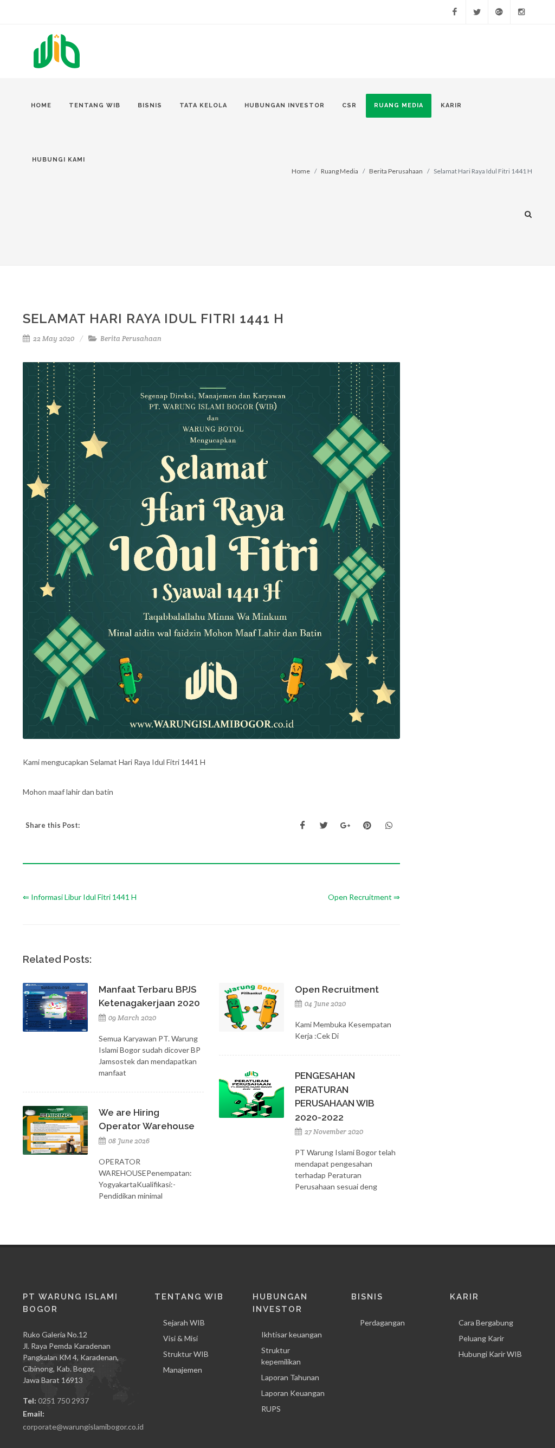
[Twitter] (477, 12)
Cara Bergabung (486, 1322)
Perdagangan (382, 1322)
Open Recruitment (337, 989)
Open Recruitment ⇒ (364, 897)
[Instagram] (521, 12)
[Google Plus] (499, 12)
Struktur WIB (186, 1354)
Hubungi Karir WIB (490, 1354)
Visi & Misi (180, 1338)
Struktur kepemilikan (281, 1356)
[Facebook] (455, 12)
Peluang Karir (481, 1338)
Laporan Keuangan (293, 1393)
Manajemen (182, 1369)
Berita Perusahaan (131, 338)
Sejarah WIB (184, 1322)
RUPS (271, 1408)
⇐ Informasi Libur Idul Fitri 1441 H (80, 897)
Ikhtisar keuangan (291, 1334)
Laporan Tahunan (290, 1377)
